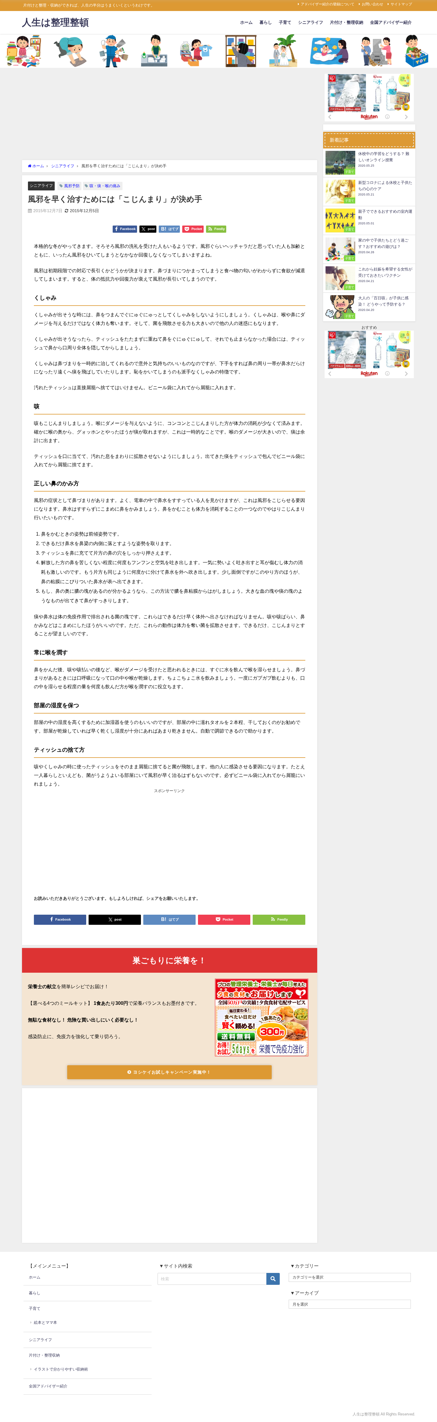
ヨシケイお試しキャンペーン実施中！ (171, 1072)
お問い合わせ (372, 4)
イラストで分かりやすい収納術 (61, 1369)
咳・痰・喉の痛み (104, 186)
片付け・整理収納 (346, 22)
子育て (285, 22)
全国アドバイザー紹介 (391, 22)
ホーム (246, 22)
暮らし (266, 22)
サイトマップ (401, 4)
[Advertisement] (169, 115)
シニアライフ (310, 22)
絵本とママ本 (45, 1322)
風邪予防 (72, 186)
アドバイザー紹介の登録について (327, 4)
